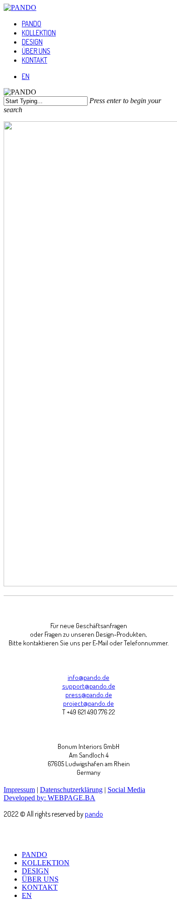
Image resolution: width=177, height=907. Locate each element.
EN (27, 895)
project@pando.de (88, 703)
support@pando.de (88, 686)
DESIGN (35, 871)
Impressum (19, 789)
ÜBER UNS (40, 879)
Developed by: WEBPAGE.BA (49, 798)
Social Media (126, 789)
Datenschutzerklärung (71, 789)
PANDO (34, 854)
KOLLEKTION (45, 863)
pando (94, 813)
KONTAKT (40, 887)
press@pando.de (88, 694)
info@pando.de (88, 677)
